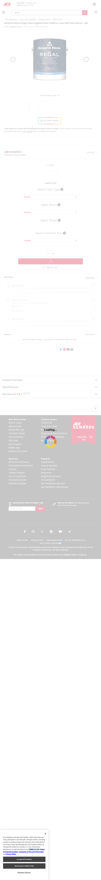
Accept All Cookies (24, 859)
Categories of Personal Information (31, 852)
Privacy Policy (11, 854)
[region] (24, 855)
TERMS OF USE (34, 849)
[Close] (45, 833)
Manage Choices (24, 872)
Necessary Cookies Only (24, 866)
